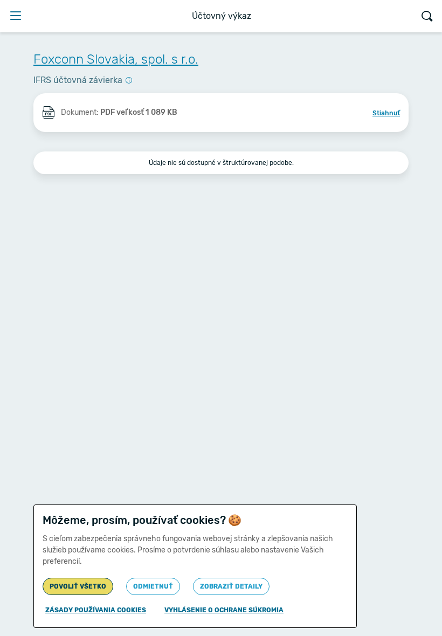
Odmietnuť (153, 586)
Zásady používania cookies (95, 610)
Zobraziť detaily (231, 586)
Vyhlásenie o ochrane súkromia (224, 610)
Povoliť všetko (78, 586)
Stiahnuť (386, 113)
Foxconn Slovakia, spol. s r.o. (115, 59)
